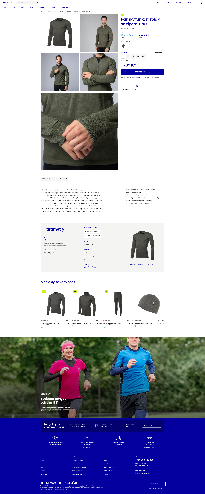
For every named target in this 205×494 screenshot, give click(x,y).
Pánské (49, 11)
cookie (82, 486)
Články (42, 460)
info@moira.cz (142, 473)
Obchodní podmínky (78, 460)
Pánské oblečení (108, 464)
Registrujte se (149, 425)
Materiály (168, 2)
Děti (31, 7)
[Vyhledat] (38, 2)
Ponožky (42, 7)
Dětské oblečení (108, 471)
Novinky (65, 7)
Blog (158, 2)
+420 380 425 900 (144, 459)
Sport (55, 11)
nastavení (64, 489)
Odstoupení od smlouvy (78, 471)
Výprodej (106, 474)
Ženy (13, 7)
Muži (22, 7)
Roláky (61, 11)
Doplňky (53, 7)
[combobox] (27, 2)
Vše (5, 7)
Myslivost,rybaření (93, 231)
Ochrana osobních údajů (79, 467)
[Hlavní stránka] (8, 2)
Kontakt (189, 2)
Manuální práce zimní (93, 235)
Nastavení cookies (77, 474)
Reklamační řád (76, 464)
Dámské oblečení (108, 467)
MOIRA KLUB (44, 474)
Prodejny (178, 2)
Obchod (42, 11)
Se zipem (69, 11)
